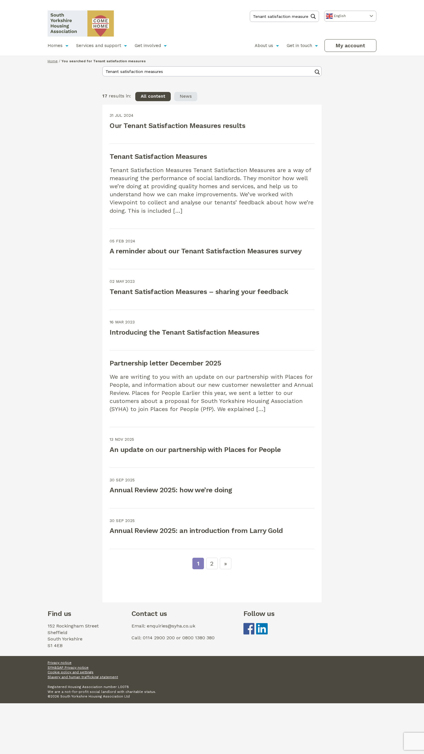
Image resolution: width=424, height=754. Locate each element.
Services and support (98, 45)
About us (264, 45)
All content (153, 96)
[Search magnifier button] (315, 16)
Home (53, 61)
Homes (55, 45)
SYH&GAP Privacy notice (68, 668)
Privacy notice (60, 663)
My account (350, 45)
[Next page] (225, 563)
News (186, 96)
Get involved (148, 45)
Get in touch (299, 45)
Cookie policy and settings (70, 672)
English (339, 16)
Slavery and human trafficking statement (83, 677)
